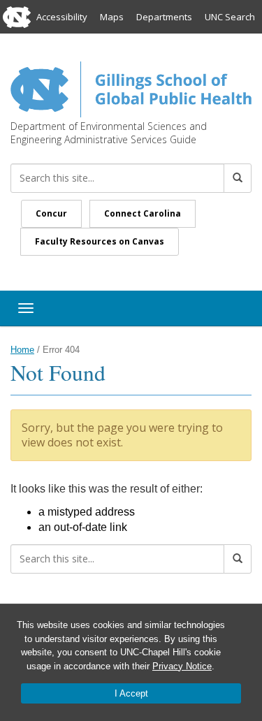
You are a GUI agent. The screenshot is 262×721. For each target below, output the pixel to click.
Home (22, 349)
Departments (164, 16)
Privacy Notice (182, 666)
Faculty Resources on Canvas (99, 241)
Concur (51, 213)
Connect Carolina (142, 213)
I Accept (131, 693)
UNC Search (230, 16)
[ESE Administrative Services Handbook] (131, 88)
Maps (112, 16)
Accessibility (61, 16)
